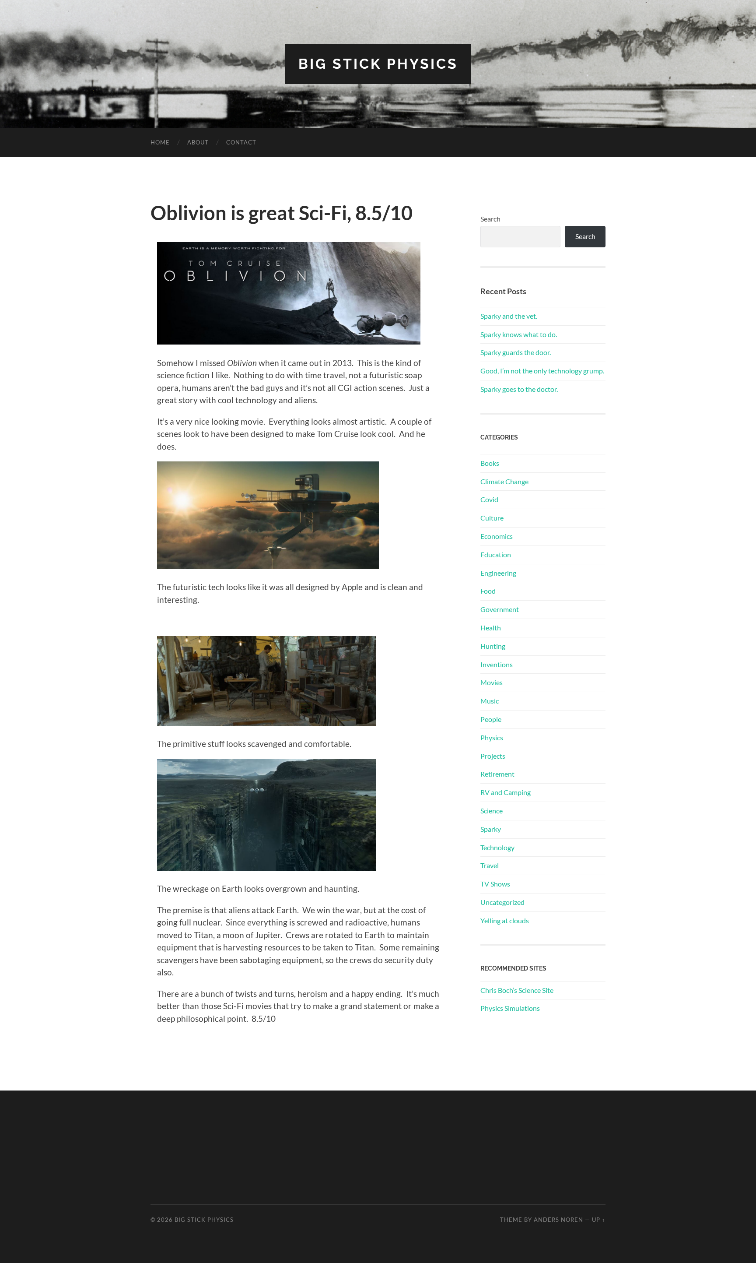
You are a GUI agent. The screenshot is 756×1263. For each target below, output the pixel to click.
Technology (497, 847)
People (490, 719)
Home (160, 142)
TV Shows (495, 884)
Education (495, 554)
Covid (489, 499)
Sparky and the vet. (508, 316)
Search (490, 219)
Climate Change (504, 481)
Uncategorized (502, 902)
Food (488, 591)
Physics (491, 737)
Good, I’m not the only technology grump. (542, 370)
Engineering (498, 573)
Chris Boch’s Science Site (516, 990)
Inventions (496, 664)
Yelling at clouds (504, 920)
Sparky (490, 829)
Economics (496, 536)
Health (490, 627)
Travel (489, 865)
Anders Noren (558, 1219)
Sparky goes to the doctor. (519, 389)
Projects (492, 756)
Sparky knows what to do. (518, 334)
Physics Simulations (510, 1008)
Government (499, 609)
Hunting (492, 646)
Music (489, 701)
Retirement (497, 774)
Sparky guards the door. (515, 352)
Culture (492, 518)
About (198, 142)
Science (491, 810)
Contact (241, 142)
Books (489, 463)
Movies (491, 682)
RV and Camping (505, 792)
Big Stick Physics (378, 64)
